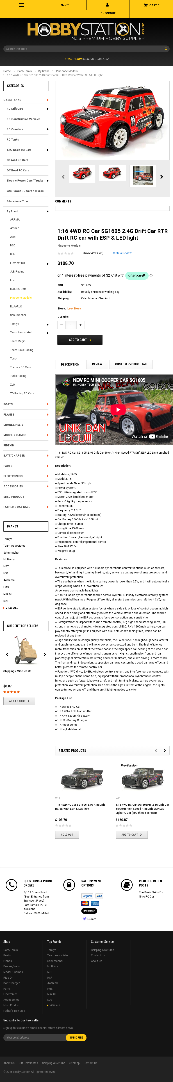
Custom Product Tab (131, 364)
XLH (12, 384)
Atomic (14, 228)
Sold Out (67, 834)
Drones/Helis (13, 424)
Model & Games (14, 435)
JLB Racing (17, 271)
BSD (12, 245)
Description (70, 364)
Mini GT (8, 594)
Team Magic (17, 341)
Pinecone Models (67, 71)
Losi (12, 280)
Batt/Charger (14, 455)
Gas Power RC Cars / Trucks (25, 191)
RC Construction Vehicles (24, 119)
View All (12, 607)
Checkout (108, 13)
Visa (99, 895)
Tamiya (14, 323)
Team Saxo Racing (21, 350)
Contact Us (98, 955)
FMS (6, 587)
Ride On (8, 445)
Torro (13, 358)
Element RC (17, 263)
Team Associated (21, 332)
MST (6, 566)
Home (7, 71)
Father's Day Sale (16, 507)
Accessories (13, 486)
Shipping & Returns (102, 950)
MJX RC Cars (18, 289)
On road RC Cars (17, 160)
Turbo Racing (18, 375)
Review (97, 364)
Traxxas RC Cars (20, 367)
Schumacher (18, 315)
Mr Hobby (9, 559)
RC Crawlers (15, 129)
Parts (7, 466)
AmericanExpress (95, 903)
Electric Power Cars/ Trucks (25, 180)
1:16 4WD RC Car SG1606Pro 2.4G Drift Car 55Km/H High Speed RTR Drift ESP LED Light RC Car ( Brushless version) (142, 808)
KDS (5, 600)
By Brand (44, 71)
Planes (8, 414)
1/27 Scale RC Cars (19, 150)
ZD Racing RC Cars (22, 393)
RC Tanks (13, 139)
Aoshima (9, 580)
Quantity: (62, 316)
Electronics (13, 476)
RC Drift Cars (15, 108)
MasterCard (85, 903)
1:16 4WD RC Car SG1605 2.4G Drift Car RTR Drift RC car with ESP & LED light (55, 75)
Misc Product (13, 496)
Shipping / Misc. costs (17, 671)
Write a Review (122, 253)
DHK (12, 254)
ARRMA (15, 219)
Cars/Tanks (24, 71)
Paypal (87, 895)
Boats (8, 404)
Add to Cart (17, 701)
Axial (13, 237)
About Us (96, 961)
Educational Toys (17, 201)
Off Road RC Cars (18, 170)
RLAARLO (16, 306)
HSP (5, 573)
